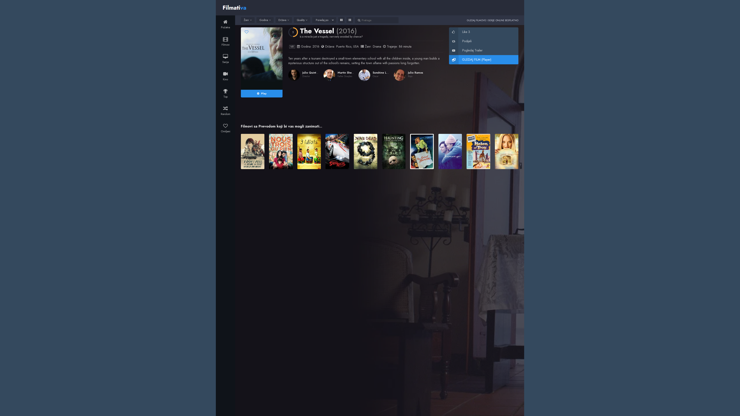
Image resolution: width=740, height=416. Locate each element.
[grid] (341, 20)
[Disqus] (379, 228)
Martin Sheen (346, 72)
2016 (316, 46)
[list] (349, 20)
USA (356, 46)
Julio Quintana (311, 72)
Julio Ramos (415, 72)
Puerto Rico (343, 46)
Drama (377, 46)
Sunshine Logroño (384, 72)
